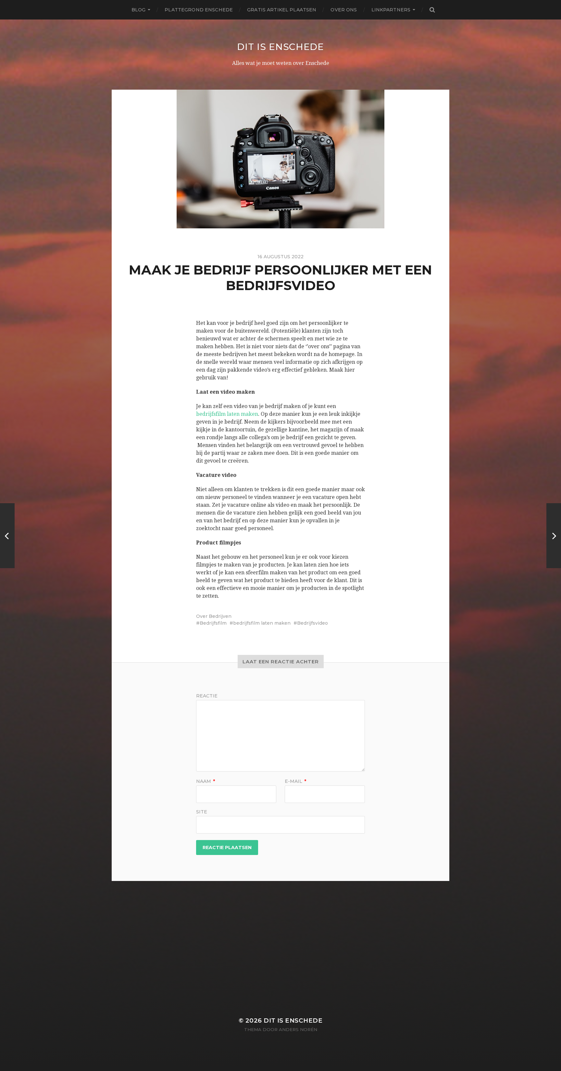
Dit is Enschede (280, 46)
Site (201, 811)
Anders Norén (298, 1029)
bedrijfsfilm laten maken (227, 414)
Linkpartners (391, 10)
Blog (138, 10)
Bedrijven (220, 616)
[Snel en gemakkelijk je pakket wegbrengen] (7, 535)
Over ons (343, 10)
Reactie (207, 696)
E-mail (295, 781)
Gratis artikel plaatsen (281, 10)
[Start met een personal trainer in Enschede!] (553, 535)
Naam (205, 781)
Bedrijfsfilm (213, 623)
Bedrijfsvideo (312, 623)
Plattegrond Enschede (199, 10)
